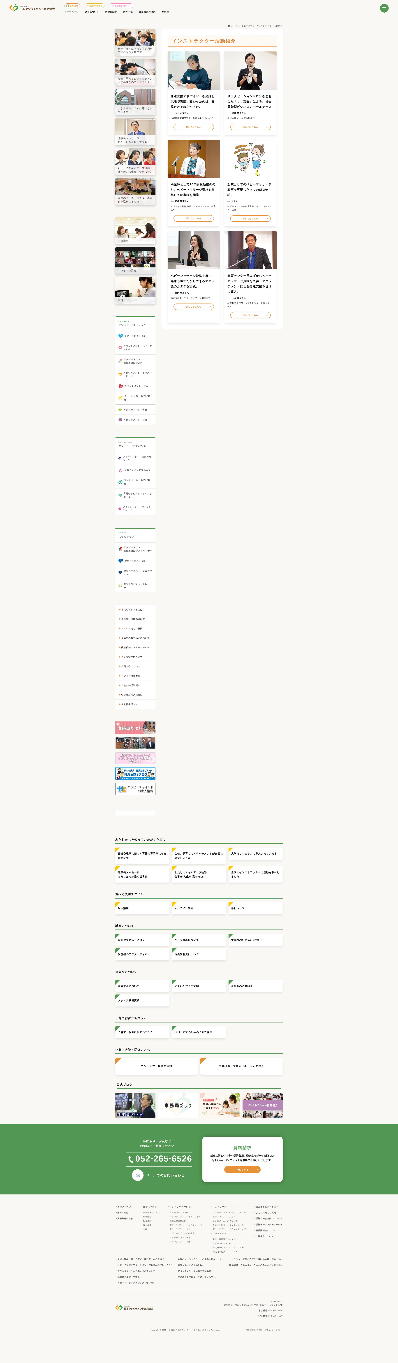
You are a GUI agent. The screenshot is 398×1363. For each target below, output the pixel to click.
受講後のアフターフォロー (134, 954)
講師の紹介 (111, 12)
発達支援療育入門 (178, 1221)
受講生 (165, 12)
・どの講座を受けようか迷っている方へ (196, 1277)
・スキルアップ (218, 1233)
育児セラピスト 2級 (179, 1212)
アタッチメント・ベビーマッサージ (186, 1217)
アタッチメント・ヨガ (180, 1242)
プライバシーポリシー (274, 1330)
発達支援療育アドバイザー (225, 1239)
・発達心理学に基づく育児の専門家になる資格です (140, 1259)
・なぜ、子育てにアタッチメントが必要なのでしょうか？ (144, 1265)
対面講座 (123, 908)
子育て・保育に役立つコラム (135, 1032)
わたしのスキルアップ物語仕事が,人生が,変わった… (191, 874)
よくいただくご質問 (187, 986)
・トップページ (123, 1206)
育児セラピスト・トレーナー (226, 1252)
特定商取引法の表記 (254, 1330)
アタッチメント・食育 (180, 1237)
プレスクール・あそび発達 (225, 1221)
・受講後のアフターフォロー (268, 1224)
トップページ (71, 12)
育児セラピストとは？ (131, 940)
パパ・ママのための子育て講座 (193, 1032)
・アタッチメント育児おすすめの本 (193, 1271)
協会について (92, 12)
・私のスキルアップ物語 (127, 1277)
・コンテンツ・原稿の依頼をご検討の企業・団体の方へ (255, 1259)
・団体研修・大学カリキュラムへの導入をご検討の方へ (255, 1265)
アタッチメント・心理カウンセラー (229, 1212)
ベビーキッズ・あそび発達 (182, 1233)
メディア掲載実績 (128, 1000)
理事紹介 (147, 1217)
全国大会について (128, 986)
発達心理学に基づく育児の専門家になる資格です (142, 855)
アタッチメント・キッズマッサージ (186, 1225)
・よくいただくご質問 (265, 1212)
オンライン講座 (184, 908)
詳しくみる (242, 1169)
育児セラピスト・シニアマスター (228, 1248)
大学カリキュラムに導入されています (254, 853)
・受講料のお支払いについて (268, 1218)
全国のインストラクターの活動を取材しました (255, 874)
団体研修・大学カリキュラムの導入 (241, 1066)
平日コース (238, 908)
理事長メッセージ (151, 1212)
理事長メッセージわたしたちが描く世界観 (133, 874)
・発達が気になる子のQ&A (189, 1265)
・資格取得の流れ (124, 1218)
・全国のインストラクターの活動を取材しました (200, 1259)
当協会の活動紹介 (242, 986)
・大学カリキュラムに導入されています (135, 1271)
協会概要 (147, 1225)
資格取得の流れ (147, 12)
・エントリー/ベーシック (180, 1206)
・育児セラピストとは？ (266, 1206)
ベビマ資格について (187, 940)
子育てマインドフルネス (224, 1217)
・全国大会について (264, 1236)
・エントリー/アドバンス (223, 1206)
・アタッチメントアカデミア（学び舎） (135, 1283)
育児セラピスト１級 (222, 1243)
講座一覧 (128, 12)
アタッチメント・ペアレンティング (229, 1229)
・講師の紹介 (122, 1212)
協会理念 (147, 1221)
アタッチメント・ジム (180, 1229)
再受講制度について (187, 954)
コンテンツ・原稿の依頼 (156, 1066)
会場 (145, 1229)
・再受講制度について (265, 1230)
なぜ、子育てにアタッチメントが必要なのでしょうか (199, 855)
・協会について (149, 1206)
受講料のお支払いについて (247, 940)
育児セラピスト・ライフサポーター (229, 1225)
